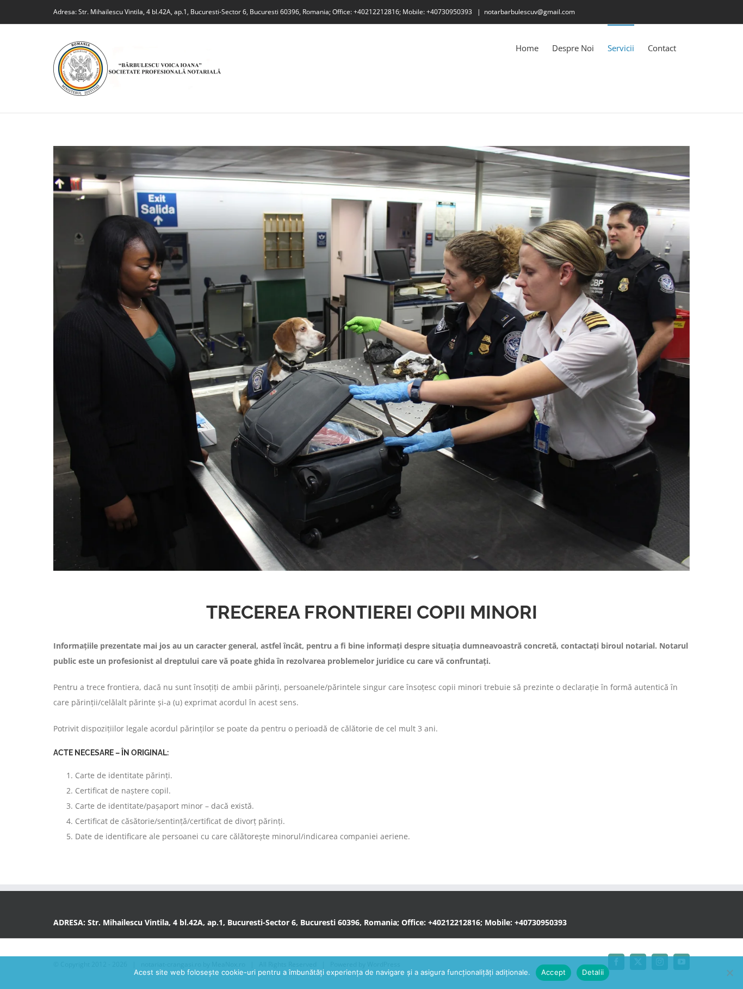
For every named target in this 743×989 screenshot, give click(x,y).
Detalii (593, 972)
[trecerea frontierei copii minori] (371, 358)
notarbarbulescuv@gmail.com (529, 11)
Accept (553, 972)
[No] (729, 972)
